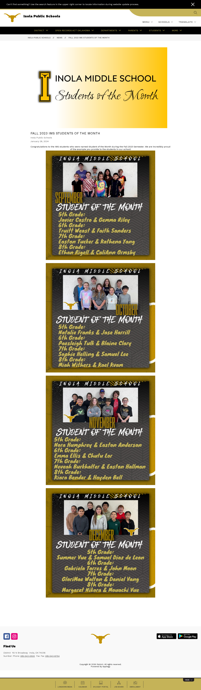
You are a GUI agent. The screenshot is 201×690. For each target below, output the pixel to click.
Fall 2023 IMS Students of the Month (89, 38)
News (59, 38)
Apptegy (106, 666)
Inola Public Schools (39, 38)
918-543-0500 (27, 656)
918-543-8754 (52, 656)
